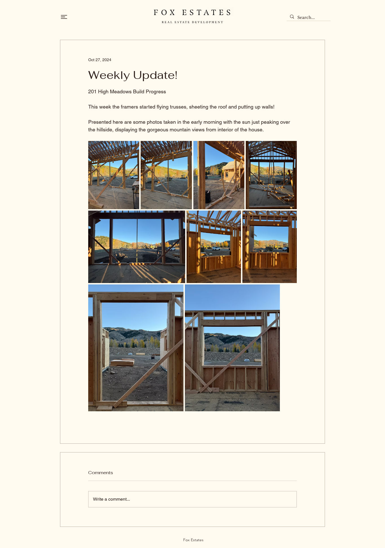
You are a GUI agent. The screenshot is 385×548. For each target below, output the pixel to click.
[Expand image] (113, 175)
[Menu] (64, 17)
